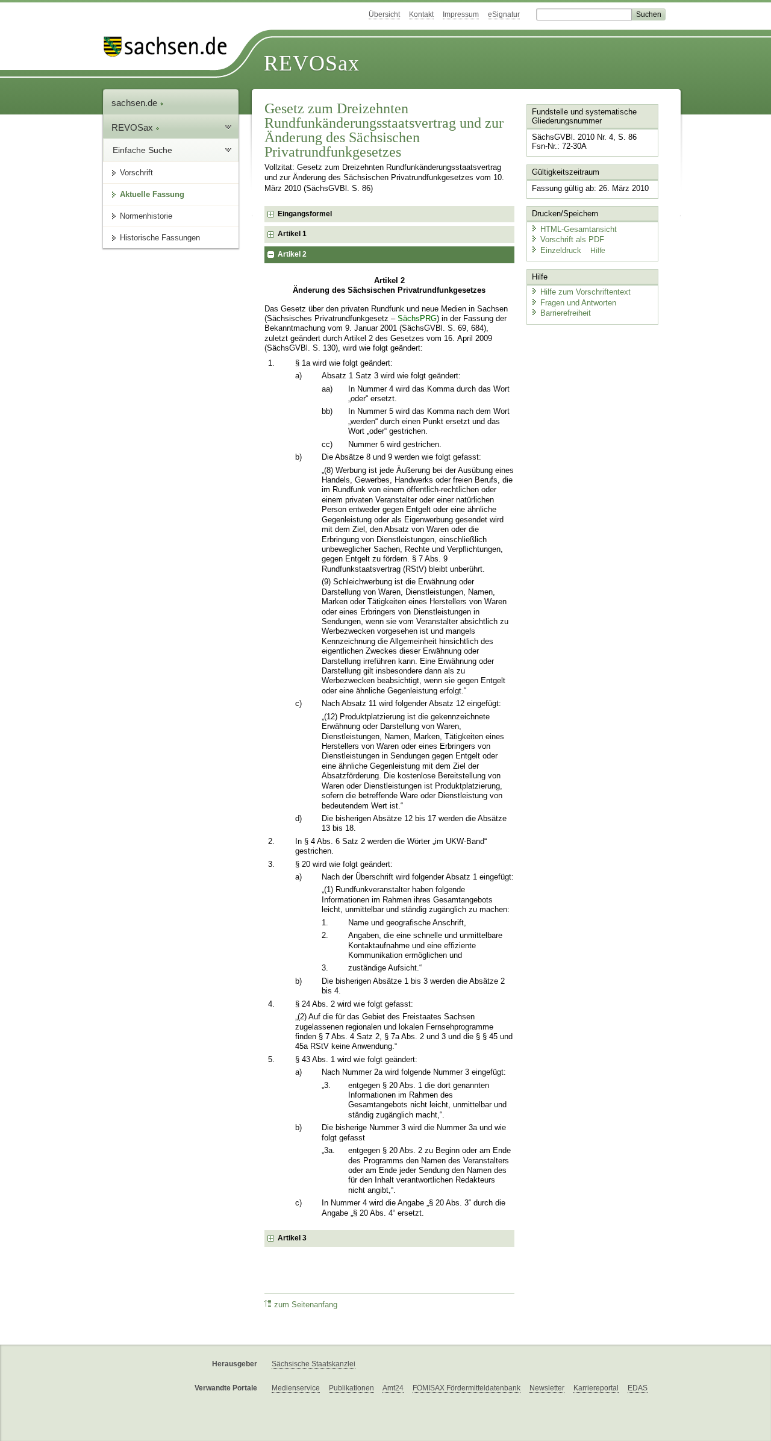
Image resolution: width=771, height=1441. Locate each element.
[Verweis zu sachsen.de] (169, 46)
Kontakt (421, 14)
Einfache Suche (142, 150)
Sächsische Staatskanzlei (313, 1364)
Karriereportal (596, 1388)
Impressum (461, 14)
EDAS (638, 1388)
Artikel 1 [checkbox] (292, 234)
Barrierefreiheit (565, 312)
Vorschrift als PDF (572, 239)
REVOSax (312, 63)
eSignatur (504, 14)
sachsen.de (135, 103)
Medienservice (296, 1388)
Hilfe (597, 250)
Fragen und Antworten (578, 302)
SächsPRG (417, 318)
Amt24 (393, 1388)
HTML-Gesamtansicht (578, 229)
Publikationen (351, 1388)
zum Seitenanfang (305, 1305)
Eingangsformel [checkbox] (305, 214)
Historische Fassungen (160, 237)
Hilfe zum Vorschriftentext (585, 291)
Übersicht (384, 14)
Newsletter (546, 1388)
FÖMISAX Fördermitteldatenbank (466, 1388)
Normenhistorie (146, 215)
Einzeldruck (562, 250)
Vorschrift (136, 172)
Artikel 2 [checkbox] (292, 254)
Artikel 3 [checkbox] (292, 1238)
